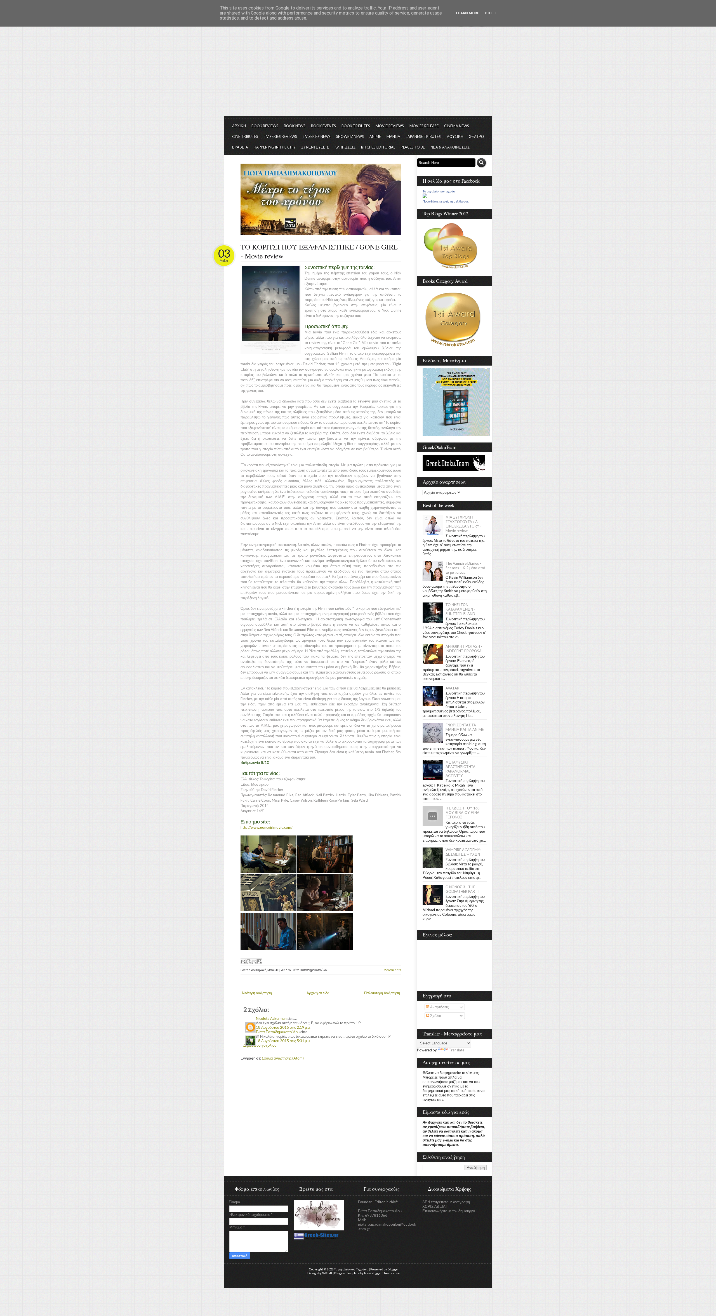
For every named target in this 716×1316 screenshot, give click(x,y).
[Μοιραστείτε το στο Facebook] (259, 961)
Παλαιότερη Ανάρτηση (382, 993)
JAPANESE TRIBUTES (423, 136)
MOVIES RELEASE (424, 126)
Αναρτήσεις (439, 1007)
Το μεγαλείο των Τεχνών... (351, 1269)
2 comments (392, 970)
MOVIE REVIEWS (390, 126)
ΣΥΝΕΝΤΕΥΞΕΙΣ (315, 147)
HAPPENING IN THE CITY (275, 147)
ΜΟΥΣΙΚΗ (454, 136)
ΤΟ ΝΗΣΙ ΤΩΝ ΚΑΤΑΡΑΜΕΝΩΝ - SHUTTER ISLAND (460, 609)
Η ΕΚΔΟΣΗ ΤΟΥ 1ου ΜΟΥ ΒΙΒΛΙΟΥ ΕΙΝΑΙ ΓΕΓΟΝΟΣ (463, 812)
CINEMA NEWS (456, 126)
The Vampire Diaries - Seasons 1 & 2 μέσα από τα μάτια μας (465, 568)
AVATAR (452, 688)
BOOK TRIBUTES (355, 126)
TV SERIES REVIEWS (280, 136)
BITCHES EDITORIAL (378, 147)
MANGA (393, 136)
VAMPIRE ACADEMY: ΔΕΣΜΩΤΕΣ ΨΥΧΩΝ (463, 851)
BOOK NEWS (294, 126)
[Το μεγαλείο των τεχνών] (425, 196)
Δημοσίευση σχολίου (259, 1045)
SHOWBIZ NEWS (350, 136)
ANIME (375, 136)
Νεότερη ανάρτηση (257, 993)
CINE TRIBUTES (245, 136)
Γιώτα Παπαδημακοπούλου (278, 1032)
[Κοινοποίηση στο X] (253, 961)
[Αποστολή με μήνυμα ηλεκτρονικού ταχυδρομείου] (243, 961)
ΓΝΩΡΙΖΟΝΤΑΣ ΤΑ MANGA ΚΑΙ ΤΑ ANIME (465, 727)
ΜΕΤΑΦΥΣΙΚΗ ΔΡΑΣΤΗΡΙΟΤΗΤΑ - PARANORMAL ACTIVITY (462, 769)
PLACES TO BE (413, 147)
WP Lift (327, 1273)
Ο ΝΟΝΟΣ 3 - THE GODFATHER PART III (464, 889)
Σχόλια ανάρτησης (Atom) (283, 1058)
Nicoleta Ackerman (271, 1018)
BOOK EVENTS (323, 126)
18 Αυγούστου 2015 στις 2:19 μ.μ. (283, 1027)
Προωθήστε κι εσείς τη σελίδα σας (445, 201)
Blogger (393, 1269)
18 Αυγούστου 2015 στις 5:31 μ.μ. (283, 1041)
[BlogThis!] (248, 961)
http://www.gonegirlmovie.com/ (267, 827)
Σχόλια (435, 1015)
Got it (491, 13)
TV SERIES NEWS (317, 136)
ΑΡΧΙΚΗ (239, 126)
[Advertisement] (358, 74)
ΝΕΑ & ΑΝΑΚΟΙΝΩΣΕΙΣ (450, 147)
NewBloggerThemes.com (382, 1273)
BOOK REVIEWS (264, 126)
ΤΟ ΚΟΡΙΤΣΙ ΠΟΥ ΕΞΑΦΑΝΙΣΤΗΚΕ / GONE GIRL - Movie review (319, 251)
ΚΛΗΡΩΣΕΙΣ (345, 147)
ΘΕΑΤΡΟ (476, 136)
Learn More (467, 13)
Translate (456, 1050)
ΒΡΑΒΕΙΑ (240, 147)
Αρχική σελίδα (318, 993)
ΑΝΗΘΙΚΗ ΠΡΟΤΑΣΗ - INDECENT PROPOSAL (464, 648)
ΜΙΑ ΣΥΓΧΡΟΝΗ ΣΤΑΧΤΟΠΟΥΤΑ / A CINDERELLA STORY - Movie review (463, 524)
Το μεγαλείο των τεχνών (439, 191)
